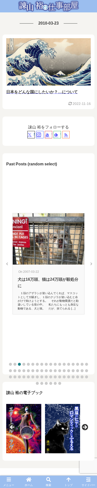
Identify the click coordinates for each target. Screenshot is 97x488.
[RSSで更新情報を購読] (66, 134)
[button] (10, 364)
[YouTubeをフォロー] (48, 134)
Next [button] (84, 427)
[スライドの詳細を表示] (23, 428)
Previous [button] (12, 427)
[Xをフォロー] (31, 134)
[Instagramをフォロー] (40, 134)
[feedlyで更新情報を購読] (57, 134)
